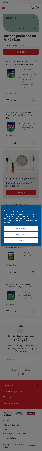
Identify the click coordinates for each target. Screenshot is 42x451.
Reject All (21, 240)
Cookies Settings (21, 228)
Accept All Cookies (20, 234)
